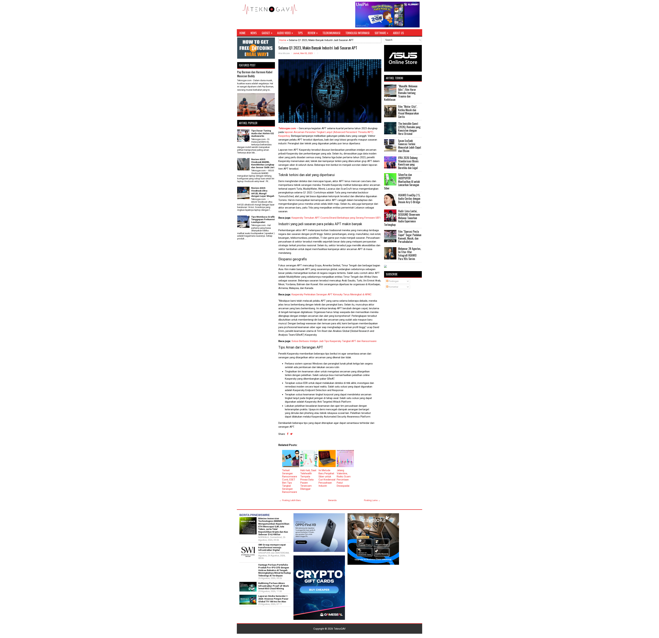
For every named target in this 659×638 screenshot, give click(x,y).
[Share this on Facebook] (287, 434)
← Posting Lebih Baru (290, 500)
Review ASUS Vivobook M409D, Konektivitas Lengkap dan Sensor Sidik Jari (262, 163)
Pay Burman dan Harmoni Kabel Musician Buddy (254, 74)
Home (242, 33)
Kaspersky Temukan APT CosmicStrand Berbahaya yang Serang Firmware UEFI (336, 217)
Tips (300, 33)
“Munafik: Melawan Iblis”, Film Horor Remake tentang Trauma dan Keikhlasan (400, 93)
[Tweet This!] (291, 434)
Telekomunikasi (331, 33)
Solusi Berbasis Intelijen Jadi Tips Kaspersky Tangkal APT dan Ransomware (334, 341)
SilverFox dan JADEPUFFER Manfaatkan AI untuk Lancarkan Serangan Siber (402, 181)
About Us (398, 33)
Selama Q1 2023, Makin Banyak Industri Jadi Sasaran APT (317, 48)
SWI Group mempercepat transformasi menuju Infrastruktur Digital (272, 547)
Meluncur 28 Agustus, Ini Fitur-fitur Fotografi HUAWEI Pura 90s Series (409, 254)
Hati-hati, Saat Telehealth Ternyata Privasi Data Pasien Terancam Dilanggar (308, 479)
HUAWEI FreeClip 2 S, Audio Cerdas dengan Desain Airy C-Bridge (409, 198)
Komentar (393, 287)
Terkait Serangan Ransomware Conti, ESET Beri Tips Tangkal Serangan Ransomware (289, 481)
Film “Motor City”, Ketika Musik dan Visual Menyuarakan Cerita (408, 112)
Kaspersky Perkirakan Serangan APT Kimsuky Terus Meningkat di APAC (332, 294)
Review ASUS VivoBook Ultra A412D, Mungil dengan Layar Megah (262, 192)
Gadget (267, 33)
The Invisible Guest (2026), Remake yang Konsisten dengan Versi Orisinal (409, 128)
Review (313, 33)
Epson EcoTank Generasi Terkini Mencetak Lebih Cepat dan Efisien (409, 146)
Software (381, 33)
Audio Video (285, 33)
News (254, 33)
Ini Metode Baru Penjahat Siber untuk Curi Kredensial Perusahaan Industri (327, 478)
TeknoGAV (340, 628)
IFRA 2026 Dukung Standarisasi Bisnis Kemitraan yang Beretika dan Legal (408, 163)
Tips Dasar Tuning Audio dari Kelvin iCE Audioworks (262, 133)
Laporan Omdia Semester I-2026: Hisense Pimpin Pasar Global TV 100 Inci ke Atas (273, 599)
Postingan (393, 281)
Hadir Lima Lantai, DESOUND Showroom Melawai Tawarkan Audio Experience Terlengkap (402, 218)
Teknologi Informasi (357, 33)
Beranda (332, 500)
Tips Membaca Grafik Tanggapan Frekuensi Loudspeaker (263, 219)
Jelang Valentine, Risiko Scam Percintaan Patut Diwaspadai (344, 478)
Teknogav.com (287, 128)
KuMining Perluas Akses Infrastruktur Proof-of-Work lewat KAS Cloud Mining (273, 586)
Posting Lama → (372, 500)
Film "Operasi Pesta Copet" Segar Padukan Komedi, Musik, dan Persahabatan (409, 236)
